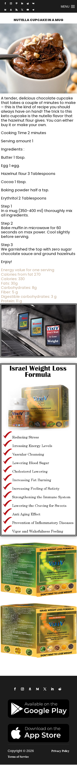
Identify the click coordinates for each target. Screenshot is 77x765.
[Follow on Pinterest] (16, 3)
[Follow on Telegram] (33, 10)
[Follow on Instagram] (11, 3)
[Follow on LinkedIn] (22, 3)
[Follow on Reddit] (28, 3)
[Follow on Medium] (5, 10)
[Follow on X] (22, 10)
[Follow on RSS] (16, 10)
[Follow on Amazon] (11, 10)
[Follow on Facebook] (5, 3)
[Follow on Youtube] (28, 10)
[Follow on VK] (33, 3)
